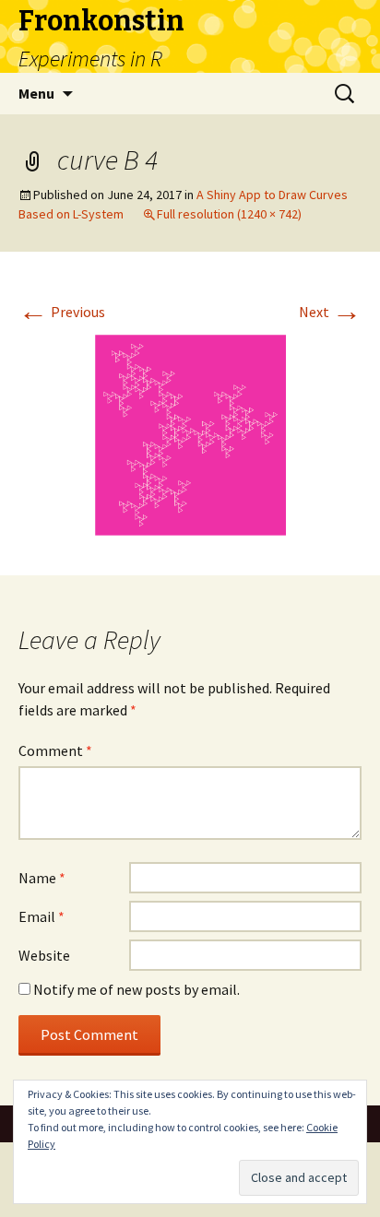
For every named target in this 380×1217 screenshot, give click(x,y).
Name (41, 877)
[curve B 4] (190, 433)
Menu (36, 93)
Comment (55, 750)
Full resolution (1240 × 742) (229, 214)
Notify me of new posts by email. (136, 989)
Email (41, 916)
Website (44, 955)
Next (330, 311)
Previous (61, 311)
